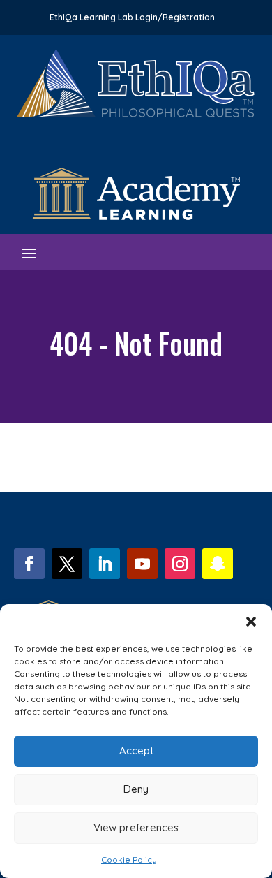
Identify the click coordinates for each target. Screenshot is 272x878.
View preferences (136, 827)
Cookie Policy (129, 859)
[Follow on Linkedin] (104, 563)
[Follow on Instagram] (180, 563)
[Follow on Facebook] (29, 563)
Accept (136, 750)
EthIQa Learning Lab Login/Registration (132, 17)
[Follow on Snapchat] (217, 563)
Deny (136, 789)
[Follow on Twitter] (67, 563)
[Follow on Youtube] (142, 563)
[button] (251, 622)
